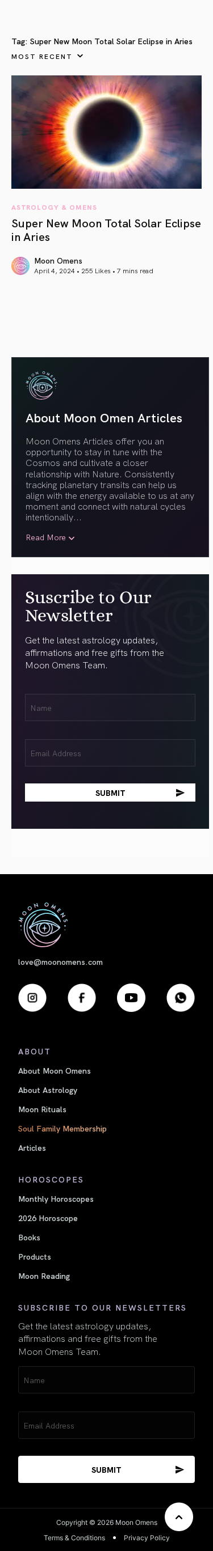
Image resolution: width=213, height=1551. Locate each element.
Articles (32, 1147)
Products (34, 1256)
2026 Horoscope (48, 1217)
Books (29, 1237)
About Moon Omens (54, 1070)
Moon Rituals (42, 1108)
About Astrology (47, 1089)
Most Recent (42, 56)
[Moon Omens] (106, 924)
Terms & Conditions (74, 1537)
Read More (46, 537)
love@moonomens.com (60, 961)
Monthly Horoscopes (56, 1198)
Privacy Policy (147, 1537)
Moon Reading (44, 1275)
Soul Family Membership (62, 1128)
